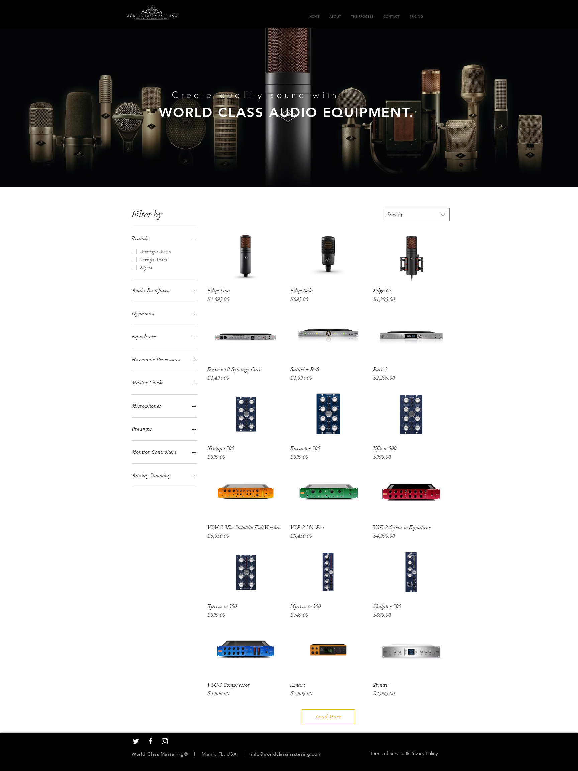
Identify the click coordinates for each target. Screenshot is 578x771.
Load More (328, 716)
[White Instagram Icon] (165, 741)
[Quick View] (245, 256)
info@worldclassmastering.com (286, 754)
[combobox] (416, 214)
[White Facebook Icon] (150, 741)
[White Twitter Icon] (136, 741)
